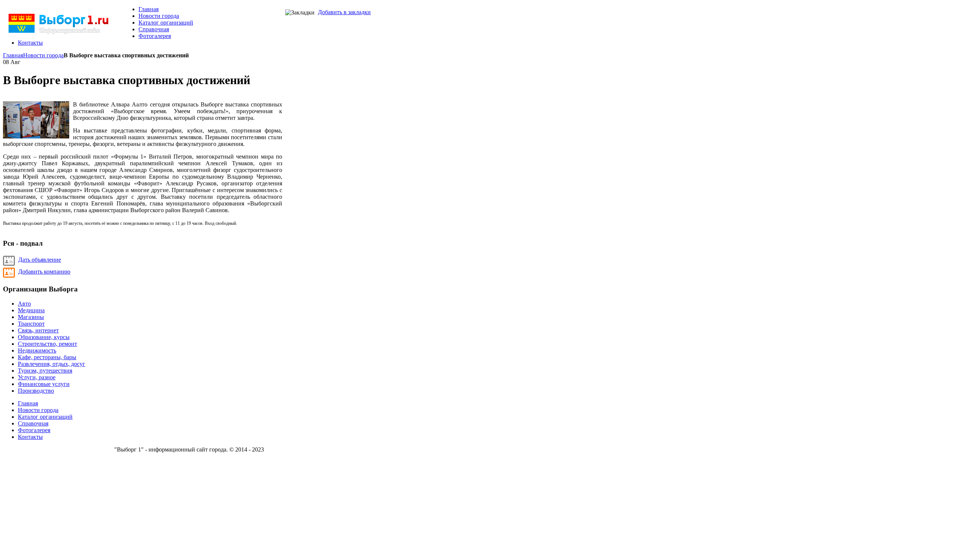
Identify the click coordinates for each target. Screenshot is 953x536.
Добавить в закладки (344, 12)
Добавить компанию (44, 271)
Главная (13, 55)
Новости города (43, 55)
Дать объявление (39, 259)
